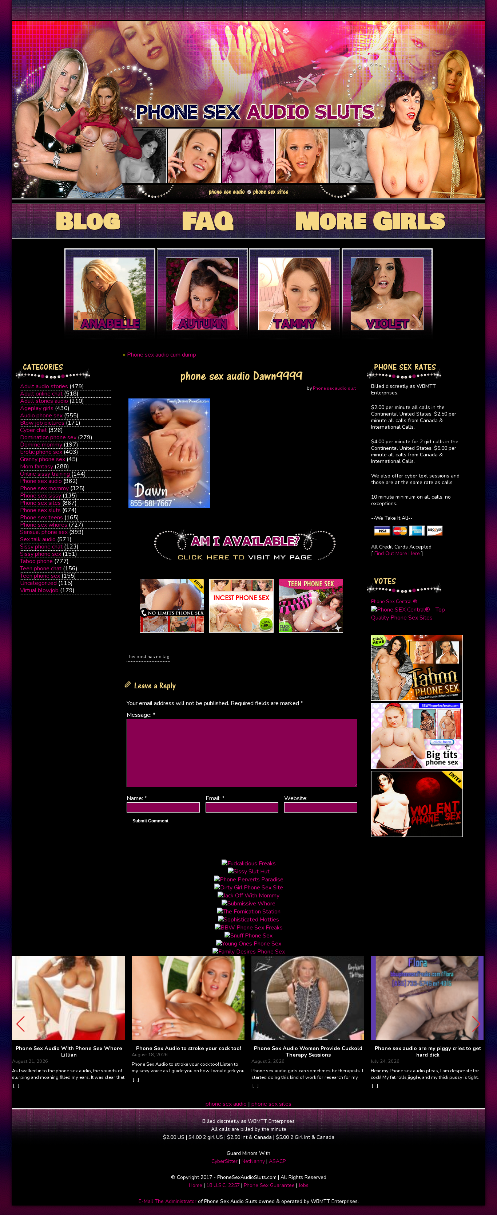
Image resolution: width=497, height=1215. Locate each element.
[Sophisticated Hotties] (417, 699)
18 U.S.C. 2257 (223, 1185)
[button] (476, 1024)
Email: (215, 798)
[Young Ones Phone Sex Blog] (311, 633)
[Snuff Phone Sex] (417, 835)
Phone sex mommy (44, 488)
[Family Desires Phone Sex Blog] (241, 633)
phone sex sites (271, 1104)
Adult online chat (41, 394)
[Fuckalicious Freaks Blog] (172, 633)
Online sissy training (45, 474)
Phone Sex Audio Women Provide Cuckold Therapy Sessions (308, 1051)
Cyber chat (33, 430)
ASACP (277, 1161)
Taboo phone (36, 561)
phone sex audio (226, 1104)
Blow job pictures (42, 423)
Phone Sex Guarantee (269, 1185)
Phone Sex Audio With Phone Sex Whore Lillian (69, 1051)
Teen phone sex (40, 576)
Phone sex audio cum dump (161, 355)
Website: (295, 798)
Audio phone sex (41, 416)
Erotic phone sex (41, 452)
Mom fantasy (36, 467)
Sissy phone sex (40, 554)
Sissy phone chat (41, 547)
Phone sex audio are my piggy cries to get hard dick (428, 1051)
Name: (137, 798)
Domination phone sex (48, 437)
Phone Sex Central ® (394, 601)
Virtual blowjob (39, 590)
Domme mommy (41, 445)
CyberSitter (224, 1161)
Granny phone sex (42, 459)
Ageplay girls (36, 408)
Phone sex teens (41, 518)
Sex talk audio (38, 539)
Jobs (304, 1185)
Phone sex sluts (40, 510)
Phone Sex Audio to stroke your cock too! (188, 1048)
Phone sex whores (43, 525)
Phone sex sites (40, 503)
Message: (141, 715)
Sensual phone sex (44, 532)
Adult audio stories (44, 386)
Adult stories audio (44, 401)
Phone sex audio (41, 481)
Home (195, 1185)
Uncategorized (38, 583)
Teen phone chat (40, 569)
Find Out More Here (397, 553)
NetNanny (253, 1161)
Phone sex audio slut (334, 388)
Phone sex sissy (40, 496)
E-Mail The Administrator (167, 1201)
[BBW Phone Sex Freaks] (417, 767)
